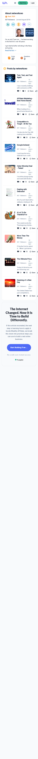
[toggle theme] (15, 3)
